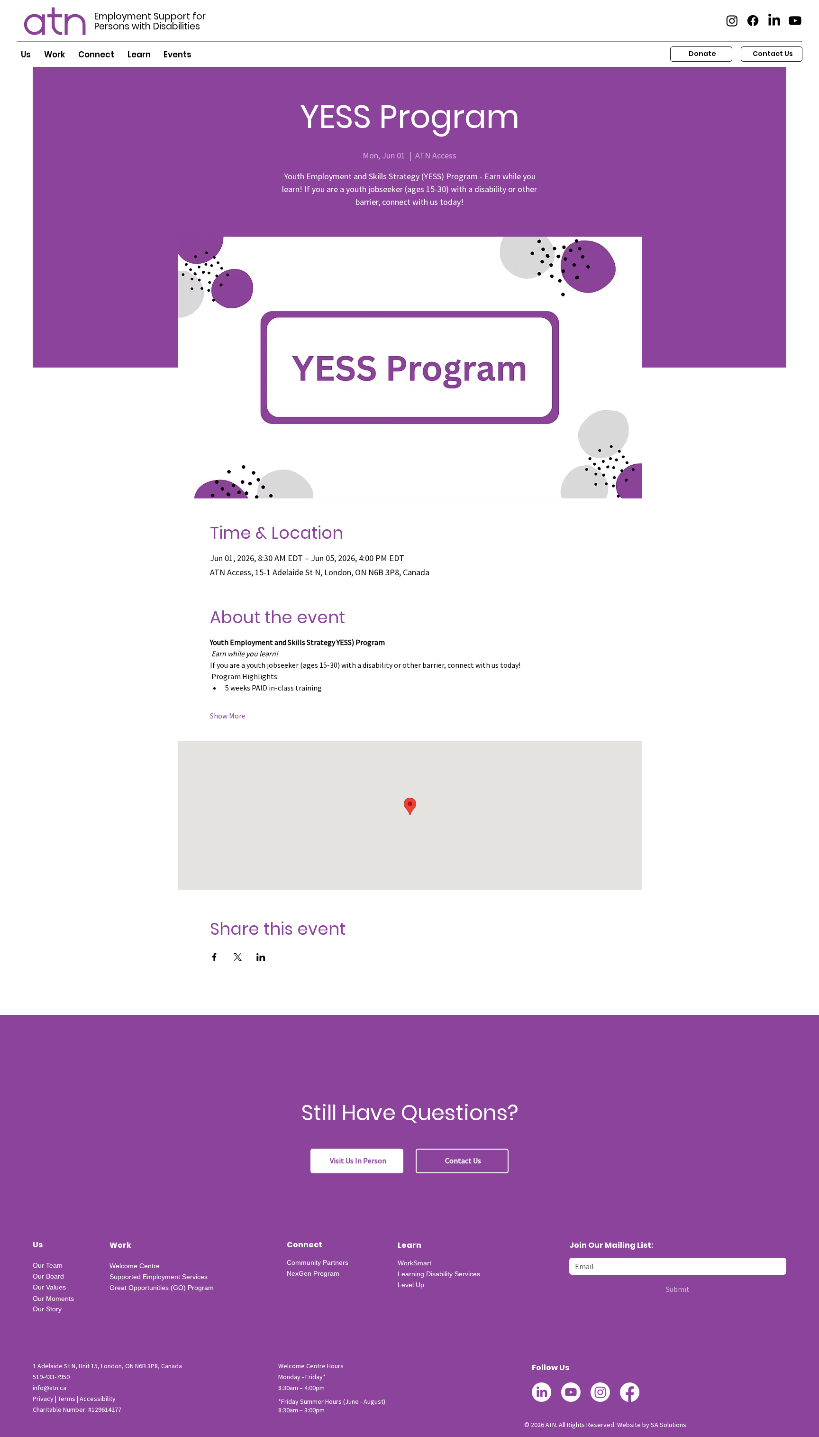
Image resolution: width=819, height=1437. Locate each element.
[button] (26, 55)
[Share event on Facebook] (214, 957)
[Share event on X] (237, 957)
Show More (228, 715)
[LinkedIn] (774, 20)
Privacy (43, 1398)
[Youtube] (795, 20)
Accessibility (98, 1398)
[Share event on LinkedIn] (260, 957)
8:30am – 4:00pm (301, 1387)
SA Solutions (668, 1424)
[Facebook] (753, 20)
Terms (66, 1398)
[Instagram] (732, 20)
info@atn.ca (49, 1387)
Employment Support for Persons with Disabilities (150, 21)
